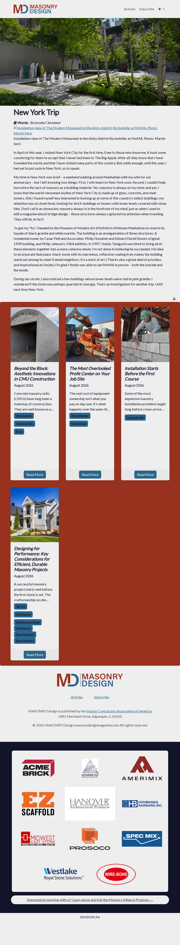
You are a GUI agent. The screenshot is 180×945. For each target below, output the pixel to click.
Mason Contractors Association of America (119, 711)
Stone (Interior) (25, 640)
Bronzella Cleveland (45, 122)
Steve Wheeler (80, 415)
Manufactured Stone (28, 622)
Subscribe (146, 9)
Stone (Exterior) (25, 634)
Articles (130, 9)
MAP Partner (78, 423)
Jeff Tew (20, 606)
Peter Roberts (24, 415)
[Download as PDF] (174, 299)
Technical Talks (24, 423)
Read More (34, 474)
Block (19, 431)
